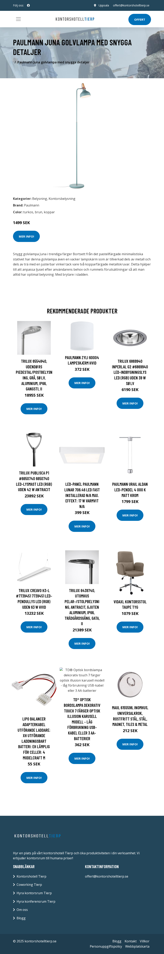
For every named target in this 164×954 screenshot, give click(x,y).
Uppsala (104, 5)
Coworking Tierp (29, 884)
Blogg (21, 918)
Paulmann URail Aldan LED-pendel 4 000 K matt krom (130, 490)
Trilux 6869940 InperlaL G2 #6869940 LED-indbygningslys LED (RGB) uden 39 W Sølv (130, 372)
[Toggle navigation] (18, 19)
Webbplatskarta (137, 946)
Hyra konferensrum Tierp (36, 901)
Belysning (39, 198)
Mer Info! (26, 236)
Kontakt (131, 941)
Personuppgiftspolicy (106, 946)
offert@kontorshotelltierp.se (131, 5)
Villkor (144, 941)
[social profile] (28, 5)
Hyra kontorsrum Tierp (34, 893)
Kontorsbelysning (62, 198)
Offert (139, 19)
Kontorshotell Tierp (31, 876)
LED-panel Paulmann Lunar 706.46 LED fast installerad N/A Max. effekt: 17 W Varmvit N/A (82, 495)
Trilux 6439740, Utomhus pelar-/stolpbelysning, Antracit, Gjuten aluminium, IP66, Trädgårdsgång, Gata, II (82, 607)
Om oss (22, 909)
